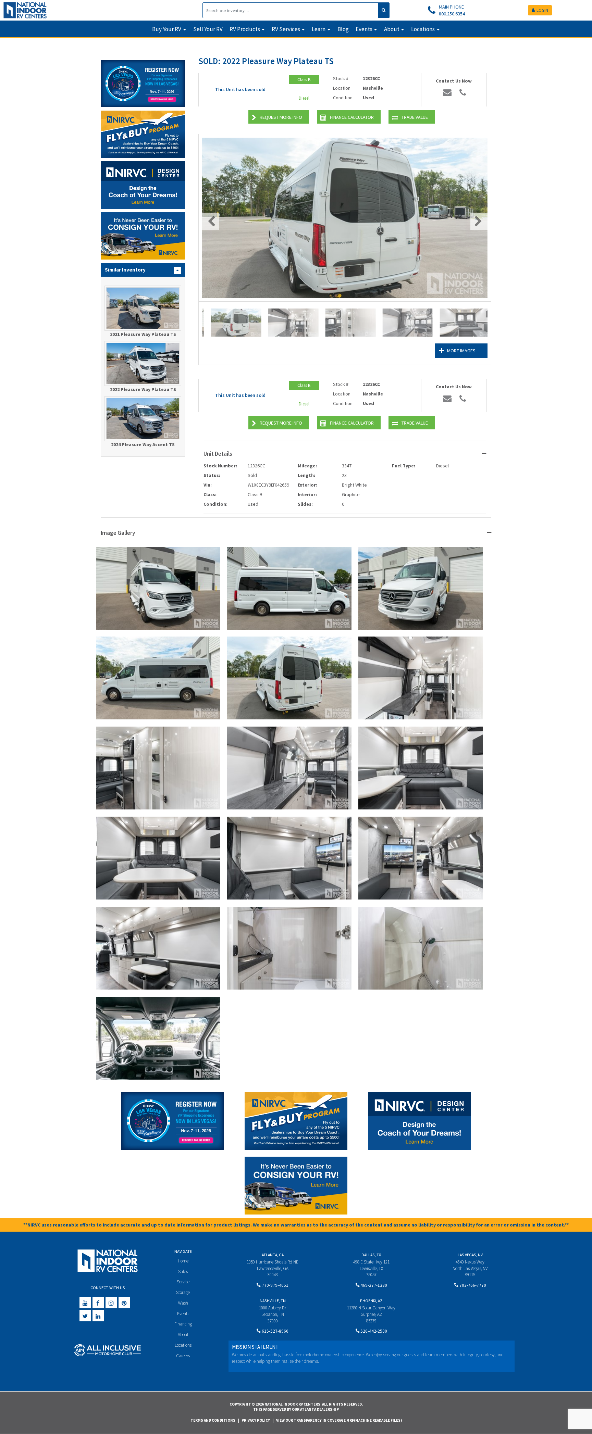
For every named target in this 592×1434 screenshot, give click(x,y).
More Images (461, 351)
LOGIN (542, 10)
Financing (183, 1324)
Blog (343, 29)
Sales (183, 1271)
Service (183, 1282)
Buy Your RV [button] (166, 29)
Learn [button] (318, 29)
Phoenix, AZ (371, 1300)
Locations (183, 1345)
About (183, 1334)
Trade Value (415, 117)
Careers (183, 1356)
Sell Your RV (208, 29)
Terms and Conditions (212, 1420)
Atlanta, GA (273, 1254)
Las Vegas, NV (470, 1254)
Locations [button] (423, 29)
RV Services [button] (286, 29)
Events (183, 1314)
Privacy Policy (256, 1420)
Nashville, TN (273, 1300)
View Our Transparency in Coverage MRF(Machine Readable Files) (339, 1420)
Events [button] (364, 29)
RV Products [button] (245, 29)
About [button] (391, 29)
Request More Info (281, 117)
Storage (183, 1292)
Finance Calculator (352, 117)
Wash (183, 1303)
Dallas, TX (371, 1254)
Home (183, 1261)
